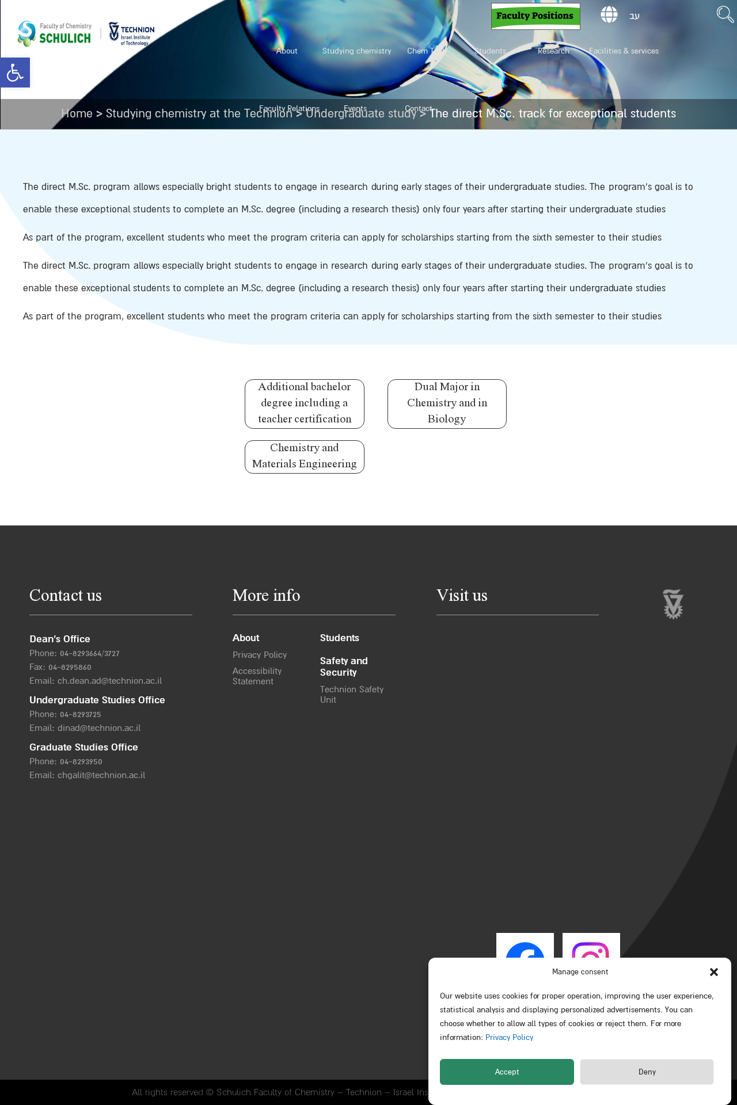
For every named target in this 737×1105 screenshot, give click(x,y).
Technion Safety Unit (351, 694)
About (287, 51)
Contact (418, 108)
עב (634, 16)
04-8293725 (80, 714)
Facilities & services (624, 51)
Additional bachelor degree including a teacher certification (304, 403)
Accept (507, 1072)
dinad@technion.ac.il (99, 728)
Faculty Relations (289, 108)
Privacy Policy (508, 1037)
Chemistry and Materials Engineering (304, 456)
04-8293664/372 (88, 653)
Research (553, 51)
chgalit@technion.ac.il (101, 775)
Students (490, 51)
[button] (15, 72)
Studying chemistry (356, 51)
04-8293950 (81, 761)
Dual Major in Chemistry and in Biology (447, 403)
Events (355, 108)
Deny (647, 1072)
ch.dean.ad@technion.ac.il (110, 681)
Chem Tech (427, 51)
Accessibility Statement (257, 676)
